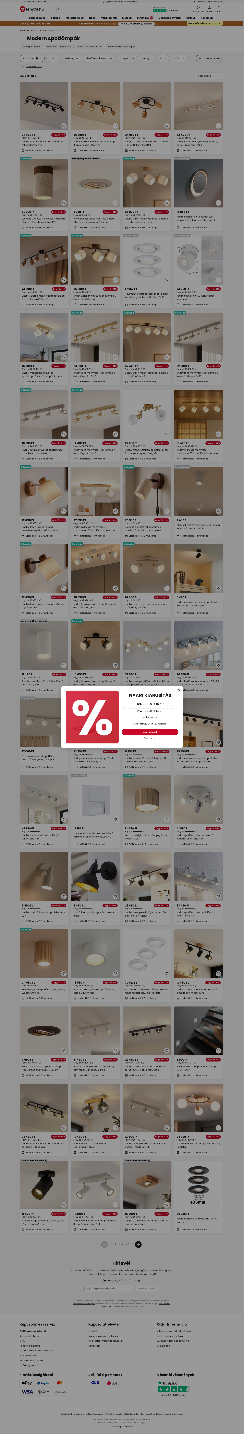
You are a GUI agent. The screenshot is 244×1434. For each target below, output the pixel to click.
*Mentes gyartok (150, 738)
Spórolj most (150, 732)
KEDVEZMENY (150, 723)
